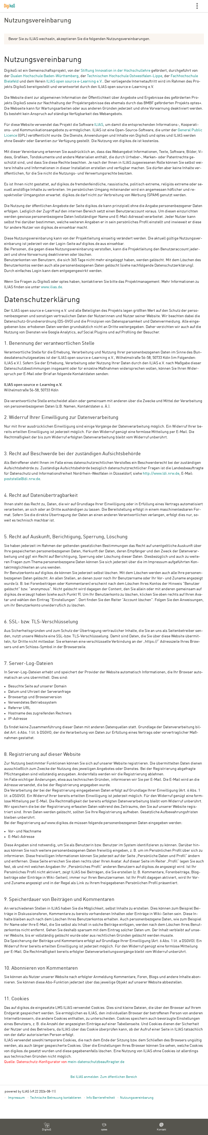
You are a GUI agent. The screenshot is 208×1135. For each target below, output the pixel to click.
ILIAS (98, 125)
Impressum (16, 1098)
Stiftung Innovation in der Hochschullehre (115, 71)
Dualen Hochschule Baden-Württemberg (45, 76)
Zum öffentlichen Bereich (118, 1077)
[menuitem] (46, 1127)
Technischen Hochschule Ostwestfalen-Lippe (124, 76)
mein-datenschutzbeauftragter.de (96, 1062)
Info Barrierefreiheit (100, 1098)
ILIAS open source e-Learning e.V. (74, 81)
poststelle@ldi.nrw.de (22, 479)
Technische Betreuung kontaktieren (55, 1098)
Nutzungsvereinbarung (137, 1098)
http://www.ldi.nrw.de (161, 473)
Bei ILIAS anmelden (84, 1077)
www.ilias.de (51, 287)
